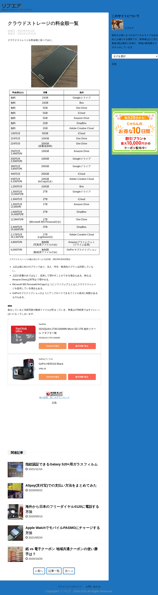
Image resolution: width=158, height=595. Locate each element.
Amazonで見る (52, 346)
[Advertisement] (54, 426)
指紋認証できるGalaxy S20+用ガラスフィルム (61, 464)
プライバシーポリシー (69, 586)
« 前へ (39, 570)
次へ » (69, 570)
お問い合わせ (93, 586)
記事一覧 (54, 570)
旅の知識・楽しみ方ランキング (54, 397)
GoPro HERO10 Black (51, 364)
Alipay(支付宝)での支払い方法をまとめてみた (61, 485)
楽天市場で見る (81, 346)
